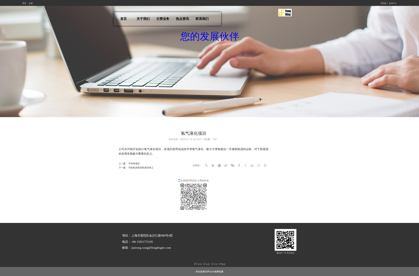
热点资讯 (182, 18)
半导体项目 (134, 163)
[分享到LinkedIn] (252, 165)
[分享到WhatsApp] (258, 165)
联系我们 (202, 18)
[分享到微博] (225, 165)
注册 (31, 3)
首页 (123, 18)
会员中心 (393, 3)
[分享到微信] (232, 165)
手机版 (383, 3)
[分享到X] (245, 165)
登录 (24, 3)
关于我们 (143, 18)
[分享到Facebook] (239, 165)
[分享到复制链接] (206, 165)
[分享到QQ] (219, 165)
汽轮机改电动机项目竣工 (141, 167)
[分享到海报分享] (265, 165)
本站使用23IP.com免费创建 (209, 271)
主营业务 (162, 18)
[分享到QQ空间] (212, 165)
